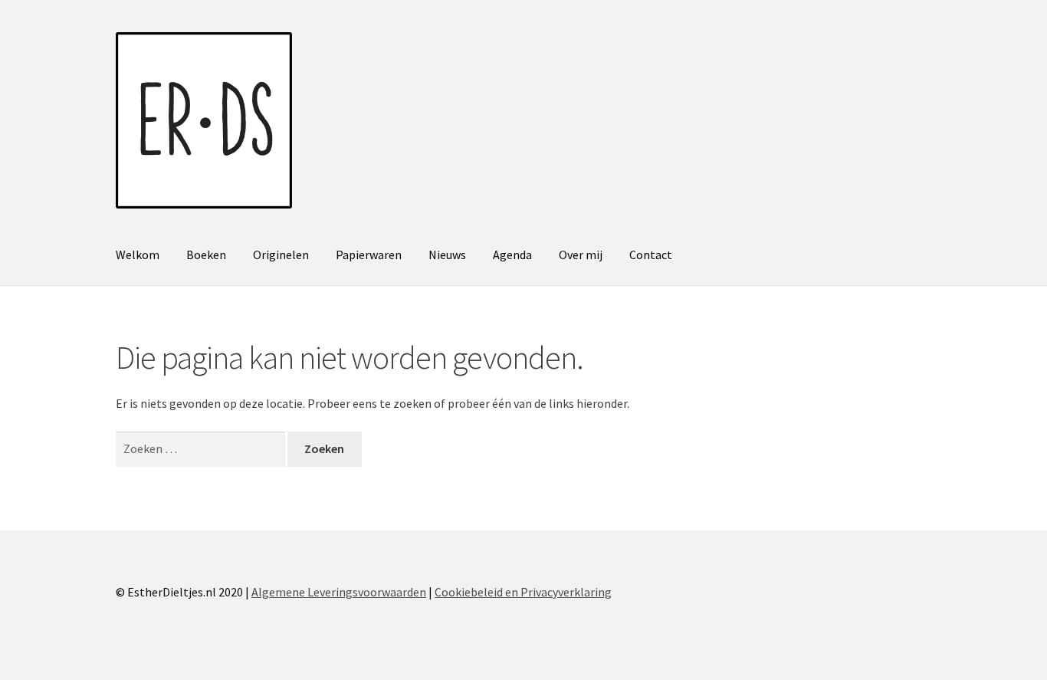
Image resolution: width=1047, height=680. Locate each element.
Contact (650, 254)
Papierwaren (369, 254)
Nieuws (447, 254)
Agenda (512, 254)
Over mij (580, 254)
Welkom (137, 254)
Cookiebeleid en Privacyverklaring (523, 592)
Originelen (281, 254)
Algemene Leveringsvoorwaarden (338, 592)
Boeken (206, 254)
